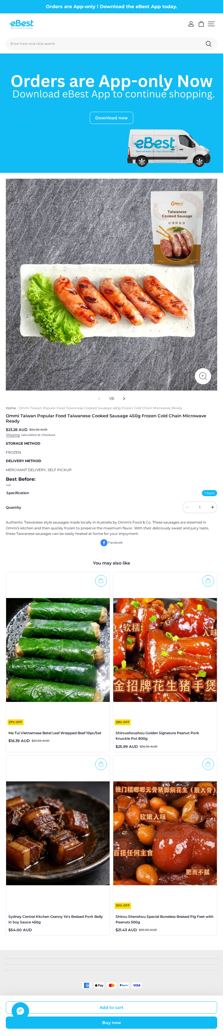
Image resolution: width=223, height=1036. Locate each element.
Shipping (13, 435)
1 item (209, 493)
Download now (111, 117)
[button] (211, 24)
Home (11, 408)
